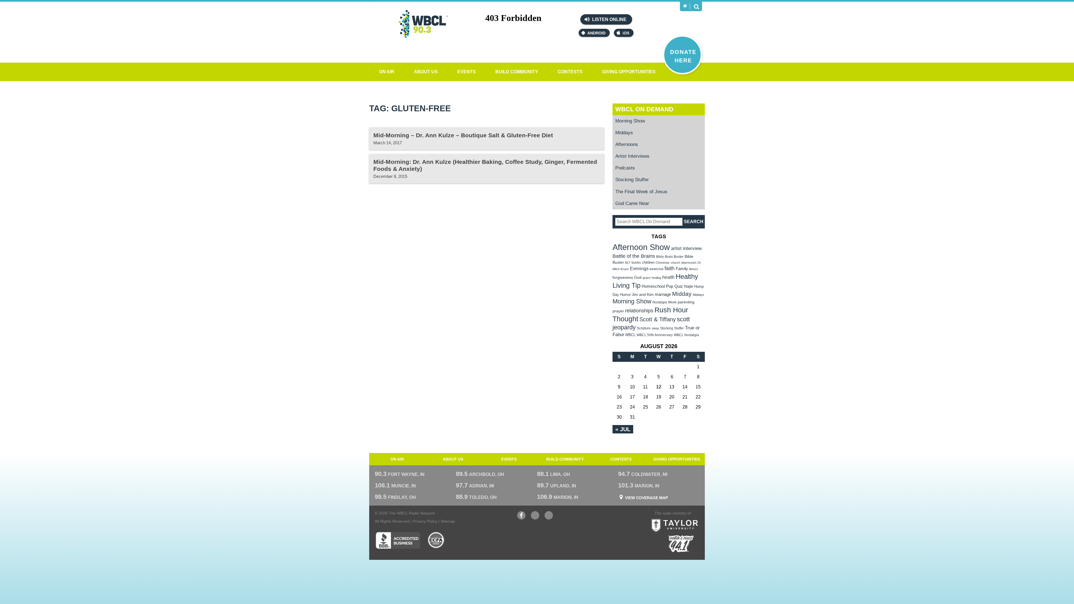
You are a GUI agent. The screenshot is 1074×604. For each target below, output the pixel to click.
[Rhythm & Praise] (681, 543)
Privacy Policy (425, 521)
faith (670, 268)
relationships (639, 310)
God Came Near (632, 203)
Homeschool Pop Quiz (662, 286)
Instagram (549, 518)
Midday (682, 294)
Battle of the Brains (634, 256)
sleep (655, 328)
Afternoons (626, 144)
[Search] (696, 6)
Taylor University (684, 518)
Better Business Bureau (398, 540)
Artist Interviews (632, 156)
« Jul (622, 429)
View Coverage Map (646, 498)
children (648, 262)
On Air (386, 71)
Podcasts (625, 168)
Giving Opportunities (629, 71)
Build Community (516, 71)
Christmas (663, 262)
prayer (618, 311)
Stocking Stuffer (632, 179)
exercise (656, 269)
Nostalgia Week (665, 302)
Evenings (639, 268)
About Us (426, 71)
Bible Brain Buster (670, 257)
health (668, 277)
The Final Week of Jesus (641, 191)
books (636, 262)
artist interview (686, 248)
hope (688, 286)
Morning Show (630, 121)
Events (466, 71)
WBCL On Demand (644, 109)
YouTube (535, 518)
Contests (570, 71)
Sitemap (448, 521)
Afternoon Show (641, 247)
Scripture (644, 328)
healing (656, 277)
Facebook (521, 518)
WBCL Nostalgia (686, 335)
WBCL (630, 335)
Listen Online (608, 19)
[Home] (685, 6)
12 (658, 386)
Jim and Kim (643, 294)
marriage (663, 294)
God (638, 277)
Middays (624, 132)
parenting (686, 302)
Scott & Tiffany (657, 319)
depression (688, 262)
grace (647, 277)
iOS (626, 33)
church (675, 262)
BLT (627, 262)
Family (682, 268)
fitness (693, 269)
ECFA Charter (436, 540)
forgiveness (623, 277)
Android (596, 33)
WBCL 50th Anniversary (655, 335)
